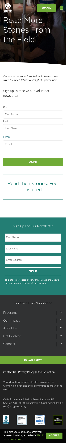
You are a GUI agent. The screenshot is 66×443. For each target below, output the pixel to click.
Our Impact (11, 320)
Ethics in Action (45, 372)
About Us (10, 328)
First (5, 107)
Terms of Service (32, 283)
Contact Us (9, 372)
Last (5, 121)
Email (7, 137)
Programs (10, 313)
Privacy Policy (12, 283)
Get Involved (12, 336)
